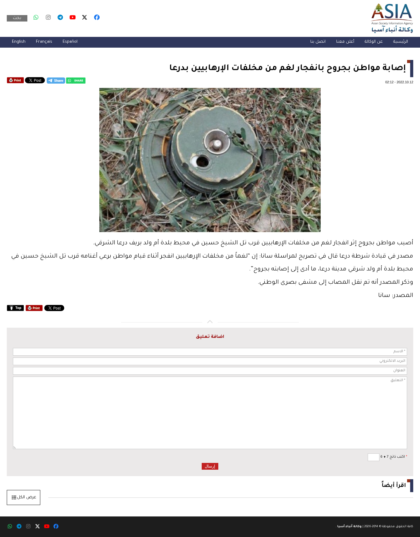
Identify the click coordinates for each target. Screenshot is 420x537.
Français (44, 42)
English (19, 42)
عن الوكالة (374, 42)
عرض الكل (26, 497)
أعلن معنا (345, 42)
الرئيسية (400, 42)
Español (70, 42)
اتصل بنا (318, 42)
